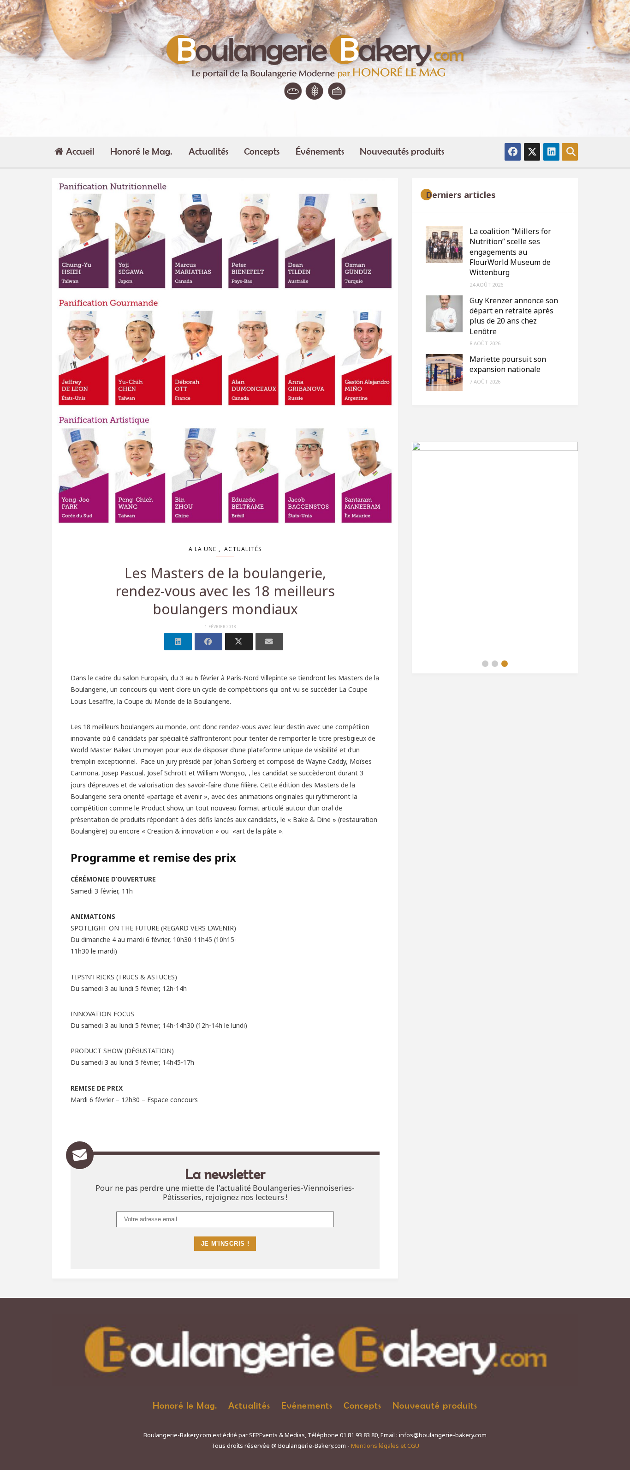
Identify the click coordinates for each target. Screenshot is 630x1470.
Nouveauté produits (434, 1405)
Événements (320, 151)
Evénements (307, 1405)
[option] (495, 548)
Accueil (80, 151)
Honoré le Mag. (141, 151)
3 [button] (504, 663)
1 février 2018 (221, 627)
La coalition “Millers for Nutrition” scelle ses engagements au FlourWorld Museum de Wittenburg (510, 252)
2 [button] (495, 663)
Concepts (261, 151)
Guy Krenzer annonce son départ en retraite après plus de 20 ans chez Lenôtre (514, 315)
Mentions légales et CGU (385, 1446)
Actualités (208, 151)
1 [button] (485, 663)
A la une (202, 549)
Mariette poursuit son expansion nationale (508, 364)
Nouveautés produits (402, 151)
